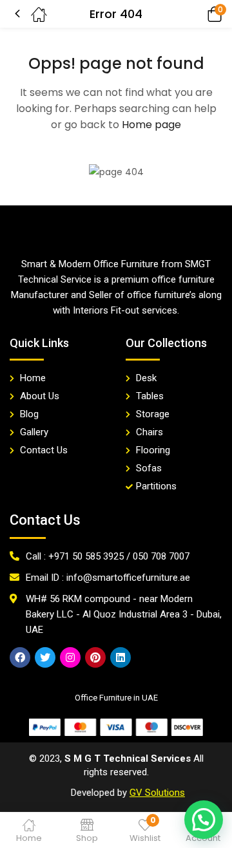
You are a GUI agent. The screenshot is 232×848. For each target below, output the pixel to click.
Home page (151, 124)
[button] (196, 14)
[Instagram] (70, 657)
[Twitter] (45, 657)
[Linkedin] (120, 657)
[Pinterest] (95, 657)
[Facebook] (20, 657)
